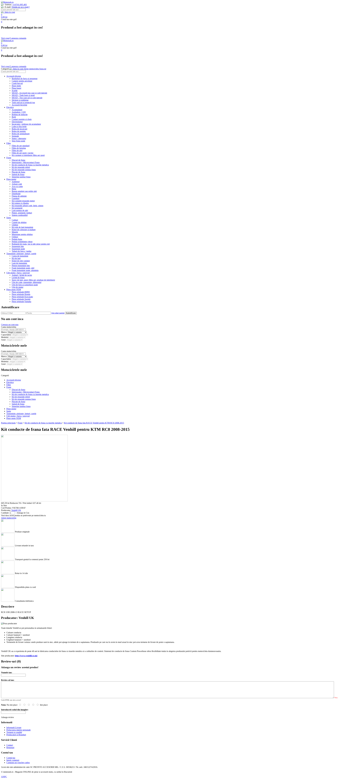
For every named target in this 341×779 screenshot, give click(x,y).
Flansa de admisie (19, 196)
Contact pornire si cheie (22, 119)
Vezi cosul (5, 38)
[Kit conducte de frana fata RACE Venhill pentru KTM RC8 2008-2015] (34, 501)
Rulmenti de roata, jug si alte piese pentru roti (31, 244)
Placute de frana (18, 172)
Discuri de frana (18, 160)
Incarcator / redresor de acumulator (26, 124)
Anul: (3, 340)
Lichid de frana (18, 277)
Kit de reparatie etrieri (21, 167)
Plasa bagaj (16, 88)
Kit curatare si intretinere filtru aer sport (28, 155)
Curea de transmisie (20, 256)
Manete (15, 232)
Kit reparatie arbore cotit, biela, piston (27, 205)
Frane (8, 158)
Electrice (10, 107)
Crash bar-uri (17, 83)
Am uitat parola (57, 313)
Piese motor (11, 179)
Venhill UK (16, 510)
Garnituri (15, 198)
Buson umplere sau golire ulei (24, 191)
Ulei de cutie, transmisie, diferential (26, 282)
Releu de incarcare (19, 129)
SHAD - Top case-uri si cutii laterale (27, 98)
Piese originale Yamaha (21, 301)
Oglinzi (15, 237)
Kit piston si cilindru (20, 203)
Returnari (10, 747)
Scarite (14, 90)
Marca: (4, 332)
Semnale (15, 136)
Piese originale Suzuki (21, 299)
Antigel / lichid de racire (22, 275)
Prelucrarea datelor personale (18, 730)
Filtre (8, 143)
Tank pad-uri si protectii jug (23, 102)
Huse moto (16, 86)
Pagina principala (8, 423)
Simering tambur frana (21, 177)
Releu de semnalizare (21, 134)
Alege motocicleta (8, 518)
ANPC (4, 777)
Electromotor (17, 122)
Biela (14, 189)
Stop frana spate (18, 141)
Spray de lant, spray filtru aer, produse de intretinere (33, 280)
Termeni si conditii (14, 732)
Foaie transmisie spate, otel (23, 268)
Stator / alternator (19, 138)
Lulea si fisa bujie (19, 126)
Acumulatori (17, 110)
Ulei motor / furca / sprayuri (18, 273)
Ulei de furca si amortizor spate (25, 285)
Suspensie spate (18, 249)
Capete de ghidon (19, 222)
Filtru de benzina (19, 148)
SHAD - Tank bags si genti (23, 95)
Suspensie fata (18, 246)
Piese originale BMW (21, 292)
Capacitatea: (6, 335)
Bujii (14, 117)
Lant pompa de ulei (20, 210)
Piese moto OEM (13, 289)
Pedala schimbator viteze (22, 241)
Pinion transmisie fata (21, 265)
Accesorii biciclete (19, 105)
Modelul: (5, 337)
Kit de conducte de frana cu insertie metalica (30, 165)
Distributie (16, 193)
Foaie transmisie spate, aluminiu (25, 270)
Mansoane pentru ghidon (22, 234)
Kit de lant (16, 258)
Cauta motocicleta (8, 327)
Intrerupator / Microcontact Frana (26, 162)
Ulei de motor (17, 287)
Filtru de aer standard (20, 146)
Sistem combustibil (20, 215)
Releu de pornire (19, 131)
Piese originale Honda (21, 294)
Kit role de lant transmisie (22, 227)
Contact (9, 745)
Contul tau (10, 758)
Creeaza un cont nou (9, 324)
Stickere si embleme (20, 100)
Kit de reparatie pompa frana (24, 170)
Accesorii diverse (13, 76)
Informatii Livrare (13, 727)
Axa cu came (17, 186)
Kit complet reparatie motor (23, 201)
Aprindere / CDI (19, 112)
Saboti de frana (18, 174)
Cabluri (15, 220)
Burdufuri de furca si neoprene (24, 78)
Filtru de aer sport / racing (22, 153)
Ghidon (15, 225)
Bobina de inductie (20, 114)
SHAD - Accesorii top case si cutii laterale (29, 93)
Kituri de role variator (21, 261)
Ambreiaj (16, 181)
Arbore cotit (17, 184)
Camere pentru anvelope (22, 81)
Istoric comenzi (12, 760)
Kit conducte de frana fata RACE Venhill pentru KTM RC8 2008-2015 (94, 423)
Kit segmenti (17, 208)
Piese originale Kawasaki (22, 297)
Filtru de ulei (17, 150)
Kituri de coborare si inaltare (24, 229)
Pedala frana (17, 239)
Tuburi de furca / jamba (21, 251)
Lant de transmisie (19, 263)
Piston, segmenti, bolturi (22, 213)
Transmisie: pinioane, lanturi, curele (21, 253)
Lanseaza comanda (18, 38)
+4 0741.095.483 (19, 4)
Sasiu (8, 217)
